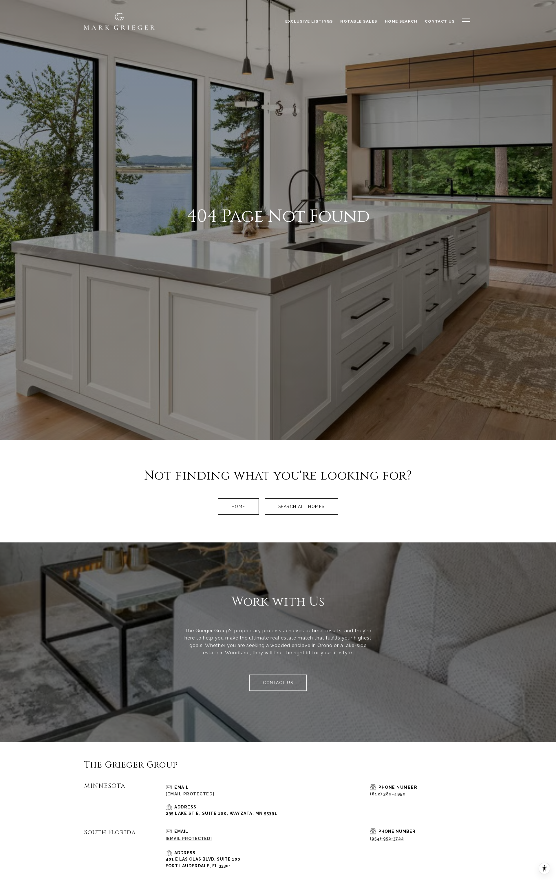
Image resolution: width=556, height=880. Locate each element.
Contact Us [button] (278, 682)
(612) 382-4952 (388, 794)
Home (238, 506)
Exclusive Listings (309, 21)
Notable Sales (358, 21)
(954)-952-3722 (387, 838)
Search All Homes (301, 506)
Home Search (401, 21)
